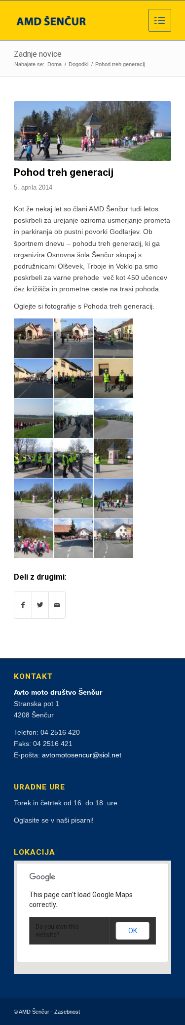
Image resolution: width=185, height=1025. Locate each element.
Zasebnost (67, 1012)
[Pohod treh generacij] (92, 131)
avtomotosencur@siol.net (81, 755)
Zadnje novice (38, 54)
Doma (54, 64)
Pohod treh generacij (63, 172)
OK (132, 931)
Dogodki (78, 64)
